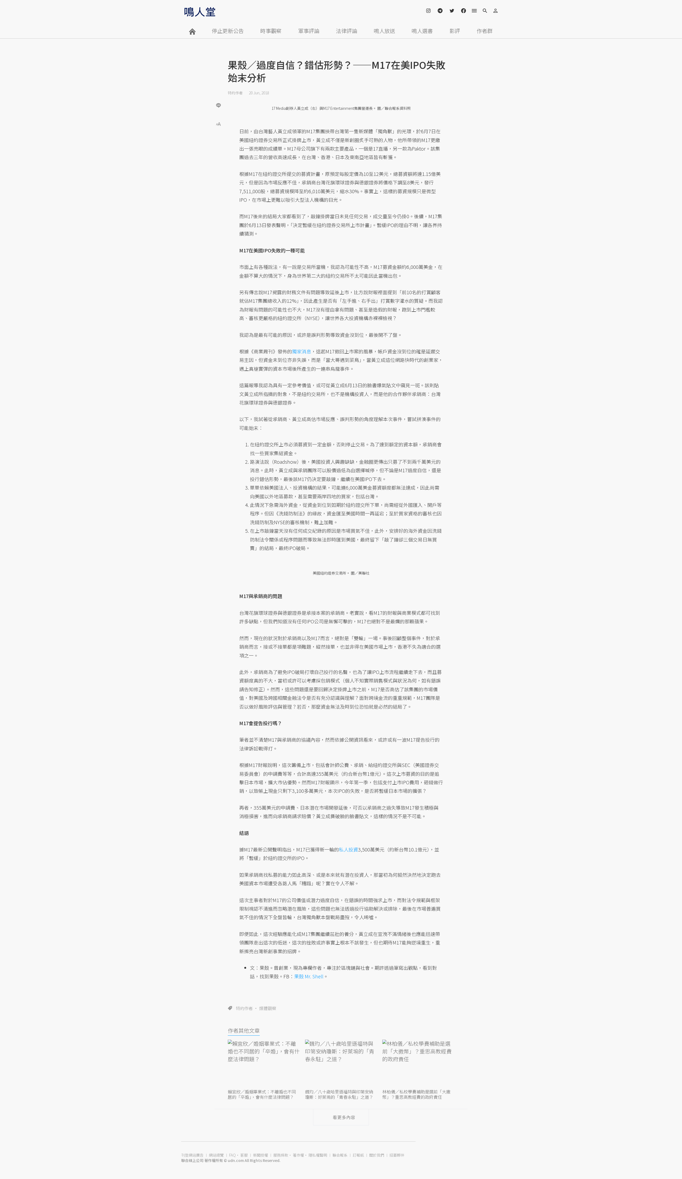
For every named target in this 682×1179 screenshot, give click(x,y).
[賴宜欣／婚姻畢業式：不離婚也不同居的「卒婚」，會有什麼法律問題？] (264, 1064)
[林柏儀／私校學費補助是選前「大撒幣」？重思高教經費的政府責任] (418, 1064)
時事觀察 (271, 31)
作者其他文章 (244, 1030)
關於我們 (376, 1155)
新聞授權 (260, 1155)
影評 (454, 31)
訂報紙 (358, 1155)
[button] (218, 123)
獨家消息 (301, 351)
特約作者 (235, 92)
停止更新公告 (228, 31)
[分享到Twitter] (218, 88)
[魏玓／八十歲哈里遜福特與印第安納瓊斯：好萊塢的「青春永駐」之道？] (341, 1064)
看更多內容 (344, 1117)
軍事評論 (308, 31)
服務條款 (280, 1155)
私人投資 (348, 849)
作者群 (485, 31)
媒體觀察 (267, 1008)
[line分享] (218, 105)
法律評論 (346, 31)
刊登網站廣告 (192, 1155)
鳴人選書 (422, 31)
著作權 (298, 1155)
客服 (244, 1155)
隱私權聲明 (317, 1155)
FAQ (232, 1155)
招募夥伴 (396, 1155)
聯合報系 (339, 1155)
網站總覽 (216, 1155)
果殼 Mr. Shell (308, 976)
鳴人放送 (384, 31)
